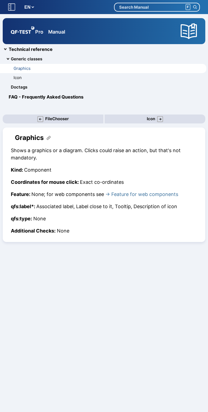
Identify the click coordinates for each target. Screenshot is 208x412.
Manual (56, 32)
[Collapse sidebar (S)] (11, 7)
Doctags (19, 87)
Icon (18, 77)
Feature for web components (144, 194)
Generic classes (26, 58)
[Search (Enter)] (194, 7)
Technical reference (31, 49)
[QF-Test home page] (22, 31)
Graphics (22, 68)
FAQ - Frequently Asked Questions (46, 97)
